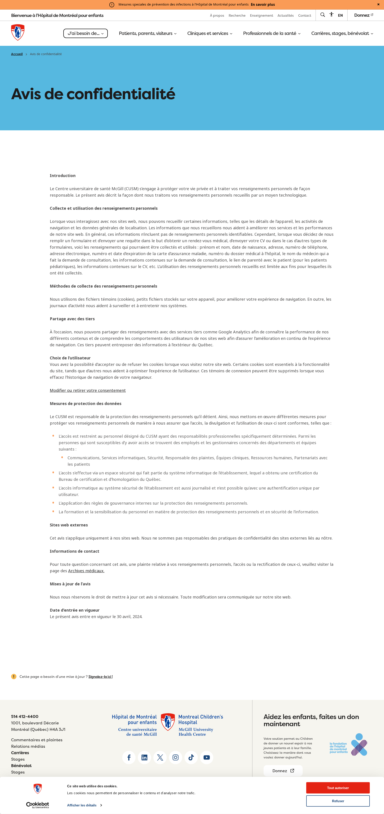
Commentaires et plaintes (36, 740)
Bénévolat (21, 765)
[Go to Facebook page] (129, 757)
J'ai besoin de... (84, 33)
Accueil (17, 54)
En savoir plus (263, 4)
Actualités (286, 15)
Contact (304, 15)
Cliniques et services (208, 33)
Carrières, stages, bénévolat (340, 33)
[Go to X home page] (160, 757)
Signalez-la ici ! (100, 676)
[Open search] (322, 15)
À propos (217, 15)
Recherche (237, 15)
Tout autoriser (338, 788)
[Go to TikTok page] (191, 757)
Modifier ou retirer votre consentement (88, 390)
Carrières (20, 753)
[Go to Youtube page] (206, 757)
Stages (18, 759)
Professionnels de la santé (270, 33)
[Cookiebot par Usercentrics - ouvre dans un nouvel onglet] (37, 805)
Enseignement (261, 15)
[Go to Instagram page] (175, 757)
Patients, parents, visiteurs (146, 33)
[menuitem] (217, 15)
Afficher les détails (81, 805)
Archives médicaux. (86, 571)
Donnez (362, 15)
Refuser (338, 801)
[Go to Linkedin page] (144, 757)
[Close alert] (378, 4)
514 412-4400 (24, 716)
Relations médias (28, 746)
